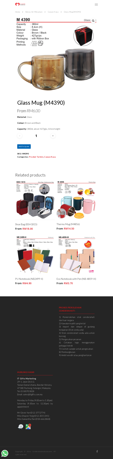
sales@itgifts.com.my (32, 394)
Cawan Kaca (53, 12)
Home (17, 12)
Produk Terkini (36, 157)
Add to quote (24, 146)
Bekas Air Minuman (33, 12)
